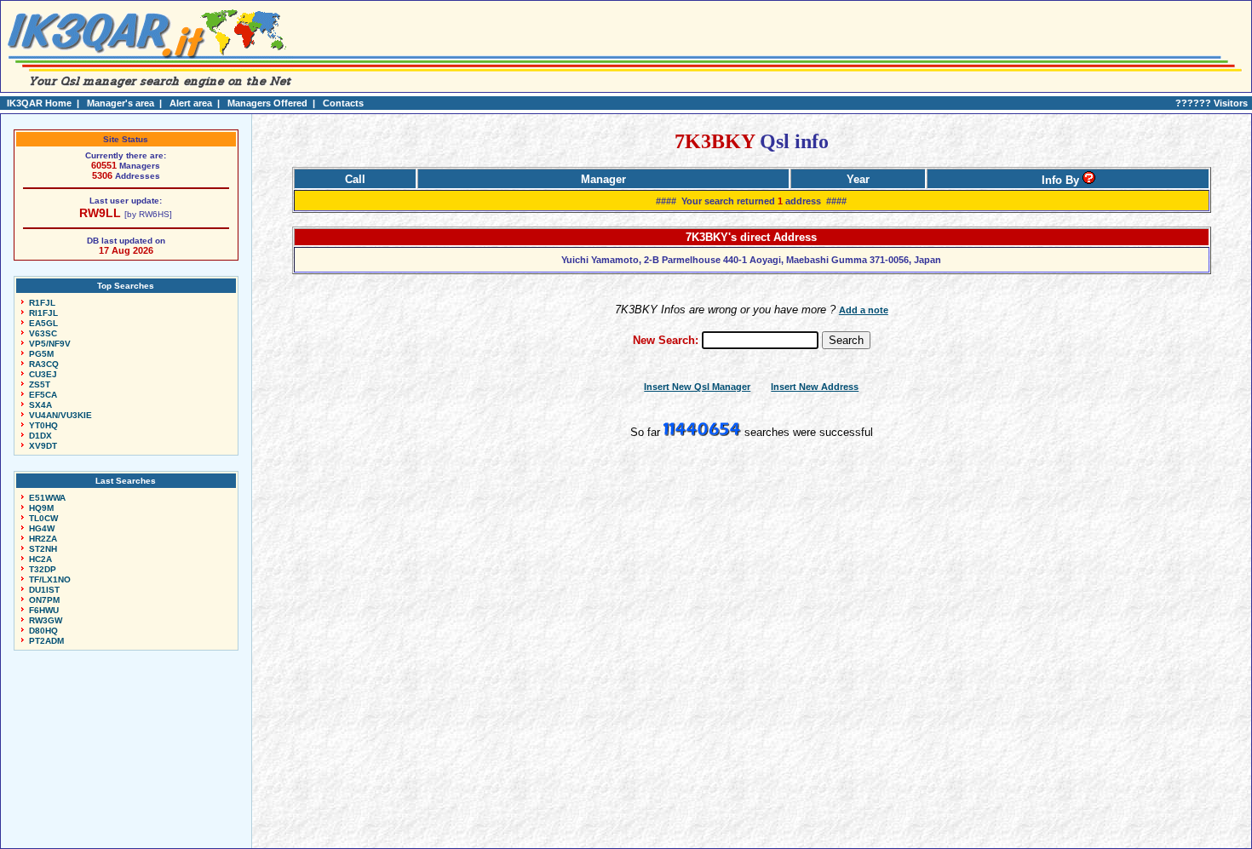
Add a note (863, 310)
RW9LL (100, 213)
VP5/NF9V (50, 343)
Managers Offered (267, 103)
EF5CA (43, 394)
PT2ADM (46, 640)
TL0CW (43, 518)
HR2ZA (43, 538)
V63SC (43, 333)
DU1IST (44, 589)
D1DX (40, 435)
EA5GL (43, 323)
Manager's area (120, 103)
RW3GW (45, 620)
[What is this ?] (1089, 180)
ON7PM (44, 600)
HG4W (42, 528)
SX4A (40, 405)
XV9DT (43, 445)
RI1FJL (43, 313)
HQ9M (41, 508)
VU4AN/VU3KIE (60, 415)
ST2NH (43, 549)
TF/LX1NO (50, 579)
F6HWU (44, 610)
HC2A (40, 559)
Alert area (190, 103)
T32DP (42, 569)
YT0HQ (43, 425)
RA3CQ (44, 364)
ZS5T (39, 384)
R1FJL (42, 302)
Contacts (343, 103)
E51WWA (47, 497)
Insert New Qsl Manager (697, 386)
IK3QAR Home (39, 103)
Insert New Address (815, 386)
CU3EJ (43, 374)
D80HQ (43, 630)
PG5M (41, 354)
